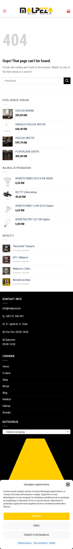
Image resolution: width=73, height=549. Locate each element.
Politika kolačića (25, 543)
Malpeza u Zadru (21, 268)
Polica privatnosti (40, 543)
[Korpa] (68, 11)
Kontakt (52, 543)
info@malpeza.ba (12, 308)
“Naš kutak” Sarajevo (24, 246)
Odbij (36, 525)
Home (6, 366)
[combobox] (36, 431)
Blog (5, 392)
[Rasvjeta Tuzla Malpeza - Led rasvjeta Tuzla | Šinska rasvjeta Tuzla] (36, 11)
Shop (5, 379)
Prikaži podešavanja (36, 534)
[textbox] (36, 432)
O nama (6, 373)
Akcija (6, 386)
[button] (68, 484)
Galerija (6, 406)
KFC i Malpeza (20, 257)
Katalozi (7, 399)
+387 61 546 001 (14, 316)
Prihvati (36, 516)
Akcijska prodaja (21, 279)
